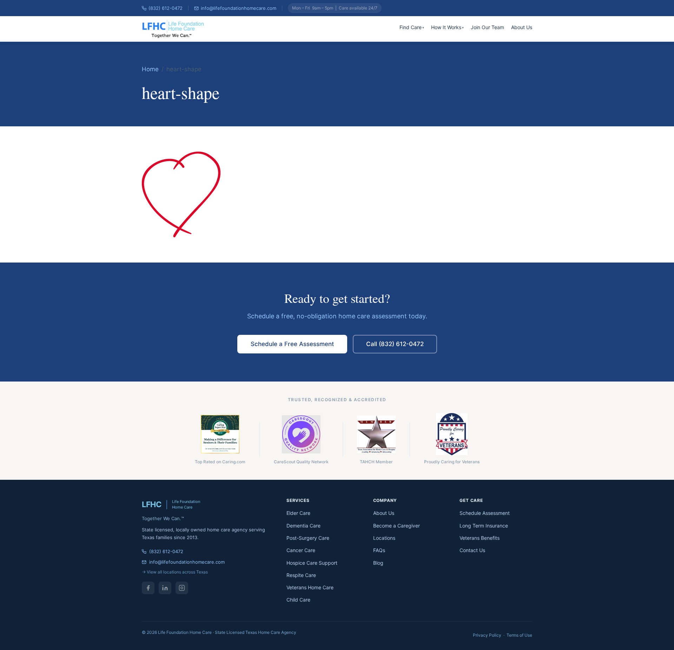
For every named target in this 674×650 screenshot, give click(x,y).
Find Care (410, 27)
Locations (384, 538)
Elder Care (298, 513)
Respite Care (301, 575)
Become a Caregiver (396, 526)
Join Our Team (487, 27)
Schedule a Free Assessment (292, 343)
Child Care (298, 600)
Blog (378, 563)
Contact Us (472, 550)
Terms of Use (519, 635)
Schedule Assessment (485, 513)
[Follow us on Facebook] (148, 588)
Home (150, 69)
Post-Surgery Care (307, 538)
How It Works (446, 27)
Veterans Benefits (480, 538)
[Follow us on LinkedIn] (165, 588)
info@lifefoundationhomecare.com (238, 8)
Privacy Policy (487, 635)
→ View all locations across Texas (175, 572)
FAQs (379, 550)
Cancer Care (300, 550)
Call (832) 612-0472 (395, 343)
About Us (521, 27)
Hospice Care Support (311, 563)
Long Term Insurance (484, 526)
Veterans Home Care (309, 587)
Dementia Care (303, 526)
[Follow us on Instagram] (182, 588)
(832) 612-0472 (165, 8)
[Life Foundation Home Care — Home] (173, 29)
